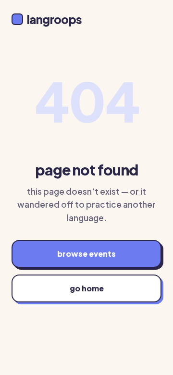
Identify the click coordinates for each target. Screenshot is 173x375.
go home (87, 288)
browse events (86, 254)
